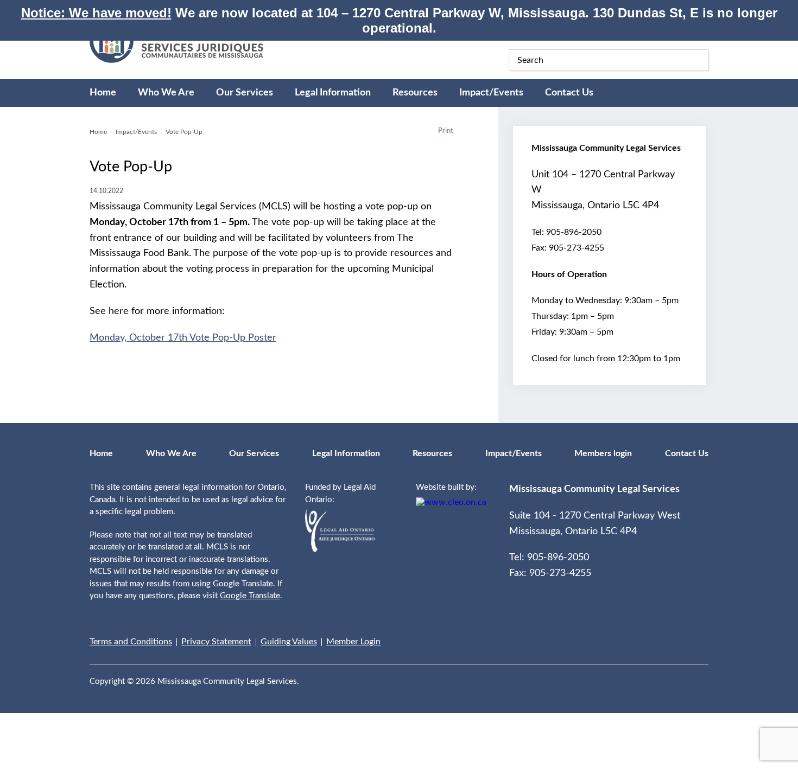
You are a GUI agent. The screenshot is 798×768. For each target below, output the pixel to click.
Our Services (244, 93)
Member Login (353, 641)
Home (103, 93)
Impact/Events (491, 93)
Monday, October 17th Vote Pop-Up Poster (183, 338)
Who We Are (166, 93)
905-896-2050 (573, 232)
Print (445, 131)
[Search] (697, 60)
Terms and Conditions (131, 641)
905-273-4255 (576, 248)
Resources (415, 93)
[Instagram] (705, 675)
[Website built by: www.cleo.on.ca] (451, 502)
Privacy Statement (216, 641)
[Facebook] (682, 675)
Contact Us (569, 93)
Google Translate (250, 596)
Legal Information (333, 93)
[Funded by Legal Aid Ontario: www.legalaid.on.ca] (340, 549)
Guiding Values (289, 641)
